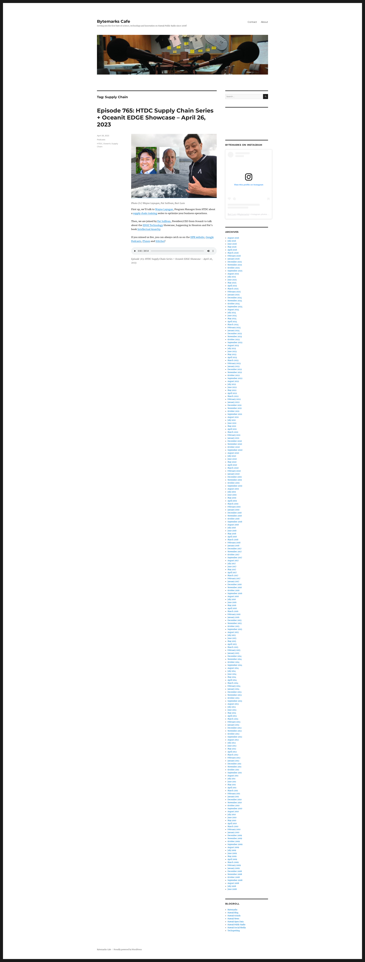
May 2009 (232, 856)
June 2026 (232, 244)
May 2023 (232, 354)
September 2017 (235, 557)
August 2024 (233, 309)
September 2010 (235, 808)
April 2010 (232, 823)
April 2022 (232, 393)
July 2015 (232, 635)
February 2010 (234, 829)
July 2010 (232, 814)
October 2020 (234, 447)
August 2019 (233, 489)
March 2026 (233, 253)
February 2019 (234, 507)
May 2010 (232, 820)
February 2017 (234, 578)
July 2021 (232, 420)
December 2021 (235, 405)
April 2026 (232, 250)
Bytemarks (232, 910)
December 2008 (235, 871)
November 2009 (235, 838)
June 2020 (232, 459)
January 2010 (233, 832)
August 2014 (233, 668)
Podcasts (101, 139)
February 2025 (234, 292)
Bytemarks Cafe (113, 21)
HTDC (99, 143)
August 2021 (233, 417)
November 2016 (235, 587)
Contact (252, 22)
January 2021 (233, 438)
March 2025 (233, 289)
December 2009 (235, 835)
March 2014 (233, 683)
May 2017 (232, 569)
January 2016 (233, 617)
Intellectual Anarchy (148, 229)
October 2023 (234, 339)
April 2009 (232, 859)
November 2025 (235, 265)
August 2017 (233, 560)
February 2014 (234, 686)
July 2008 (232, 886)
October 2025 (234, 268)
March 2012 (233, 755)
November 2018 (235, 516)
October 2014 (233, 662)
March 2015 (233, 647)
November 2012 (235, 731)
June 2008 (232, 889)
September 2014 (235, 665)
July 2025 (232, 277)
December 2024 (235, 297)
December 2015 (235, 620)
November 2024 (235, 300)
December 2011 (234, 764)
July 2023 (232, 348)
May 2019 (232, 498)
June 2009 (232, 853)
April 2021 (232, 429)
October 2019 (234, 483)
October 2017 (233, 554)
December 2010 (235, 799)
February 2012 (234, 758)
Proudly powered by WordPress (128, 949)
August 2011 (233, 775)
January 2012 (233, 761)
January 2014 (233, 689)
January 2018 (233, 545)
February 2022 (234, 399)
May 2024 (232, 318)
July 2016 (232, 599)
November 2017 (235, 551)
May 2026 (232, 247)
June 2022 (232, 387)
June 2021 (232, 423)
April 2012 (232, 752)
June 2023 (232, 351)
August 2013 (233, 704)
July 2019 (232, 492)
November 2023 (235, 336)
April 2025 (232, 286)
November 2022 (235, 372)
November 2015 (235, 623)
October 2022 (234, 375)
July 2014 (232, 671)
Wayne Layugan (164, 209)
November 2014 (235, 659)
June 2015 (232, 638)
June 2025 (232, 280)
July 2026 (232, 241)
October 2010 (233, 805)
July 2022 (232, 384)
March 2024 (233, 324)
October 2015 (233, 626)
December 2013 (234, 692)
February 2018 (234, 542)
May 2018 (232, 534)
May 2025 (232, 283)
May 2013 (232, 713)
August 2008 (233, 883)
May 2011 (232, 784)
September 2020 (235, 450)
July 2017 (232, 563)
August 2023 (233, 345)
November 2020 (235, 444)
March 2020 (233, 468)
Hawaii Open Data (236, 921)
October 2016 (234, 590)
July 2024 (232, 312)
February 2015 (234, 650)
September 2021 (235, 414)
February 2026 (234, 256)
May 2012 (232, 749)
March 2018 (233, 539)
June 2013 (232, 710)
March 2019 (233, 504)
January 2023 (233, 366)
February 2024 (234, 327)
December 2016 (235, 584)
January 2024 (234, 330)
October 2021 (233, 411)
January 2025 (234, 294)
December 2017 (235, 548)
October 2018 (233, 519)
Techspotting (234, 930)
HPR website (197, 237)
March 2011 (233, 790)
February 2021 (234, 435)
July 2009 (232, 850)
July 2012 (232, 743)
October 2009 (234, 841)
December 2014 (235, 656)
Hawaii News (233, 918)
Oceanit (107, 143)
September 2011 (235, 773)
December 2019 (235, 477)
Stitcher (160, 241)
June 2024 (232, 315)
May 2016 (232, 605)
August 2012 (233, 740)
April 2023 (232, 357)
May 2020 (232, 462)
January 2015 (233, 653)
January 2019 (233, 510)
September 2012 (235, 737)
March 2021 (233, 432)
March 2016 (233, 611)
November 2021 (235, 408)
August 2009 (233, 847)
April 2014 (232, 680)
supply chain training (145, 213)
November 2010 (235, 802)
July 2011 (231, 778)
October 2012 (233, 734)
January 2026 (234, 259)
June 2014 (232, 674)
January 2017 (233, 581)
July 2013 (232, 707)
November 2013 (235, 695)
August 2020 (233, 453)
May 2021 (232, 426)
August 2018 (233, 525)
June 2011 (232, 781)
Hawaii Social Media (237, 927)
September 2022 (235, 378)
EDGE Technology (153, 225)
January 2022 (234, 402)
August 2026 (233, 238)
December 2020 (235, 441)
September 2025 (235, 271)
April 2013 (232, 716)
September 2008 (235, 880)
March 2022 (233, 396)
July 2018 (232, 528)
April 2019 (232, 501)
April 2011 (232, 787)
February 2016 (234, 614)
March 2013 (233, 719)
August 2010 (233, 811)
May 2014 (232, 677)
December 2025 (235, 262)
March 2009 (233, 862)
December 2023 (235, 333)
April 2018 (232, 536)
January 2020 (234, 474)
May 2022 (232, 390)
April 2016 (232, 608)
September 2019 (235, 486)
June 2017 (232, 566)
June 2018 (232, 531)
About (264, 22)
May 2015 (232, 641)
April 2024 (232, 321)
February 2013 (234, 722)
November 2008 (235, 874)
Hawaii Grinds (234, 915)
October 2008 (234, 877)
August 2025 (233, 274)
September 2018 (235, 522)
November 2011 (234, 767)
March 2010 (233, 826)
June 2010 (232, 817)
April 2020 (232, 465)
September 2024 (235, 306)
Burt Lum (232, 214)
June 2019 (232, 495)
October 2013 (233, 698)
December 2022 (235, 369)
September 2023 (235, 342)
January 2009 (234, 868)
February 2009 (234, 865)
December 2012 (235, 728)
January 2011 (233, 796)
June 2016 (232, 602)
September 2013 (235, 701)
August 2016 (233, 596)
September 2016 (235, 593)
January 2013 (233, 725)
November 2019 (235, 480)
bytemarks (244, 214)
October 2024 (234, 303)
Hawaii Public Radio (236, 924)
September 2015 (235, 629)
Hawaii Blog (233, 912)
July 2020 (232, 456)
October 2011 (233, 770)
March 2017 (233, 575)
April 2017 (232, 572)
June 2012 (232, 746)
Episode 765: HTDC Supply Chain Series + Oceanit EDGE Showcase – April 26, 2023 (155, 117)
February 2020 (234, 471)
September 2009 (235, 844)
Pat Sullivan (164, 221)
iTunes (146, 241)
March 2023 (233, 360)
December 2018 (235, 513)
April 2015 (232, 644)
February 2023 (234, 363)
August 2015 (233, 632)
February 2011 (234, 793)
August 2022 (233, 381)
